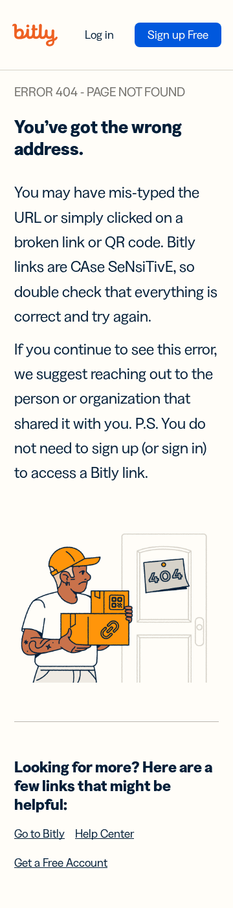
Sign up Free (178, 35)
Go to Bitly (39, 834)
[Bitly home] (35, 34)
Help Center (104, 834)
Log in (99, 35)
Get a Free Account (60, 863)
